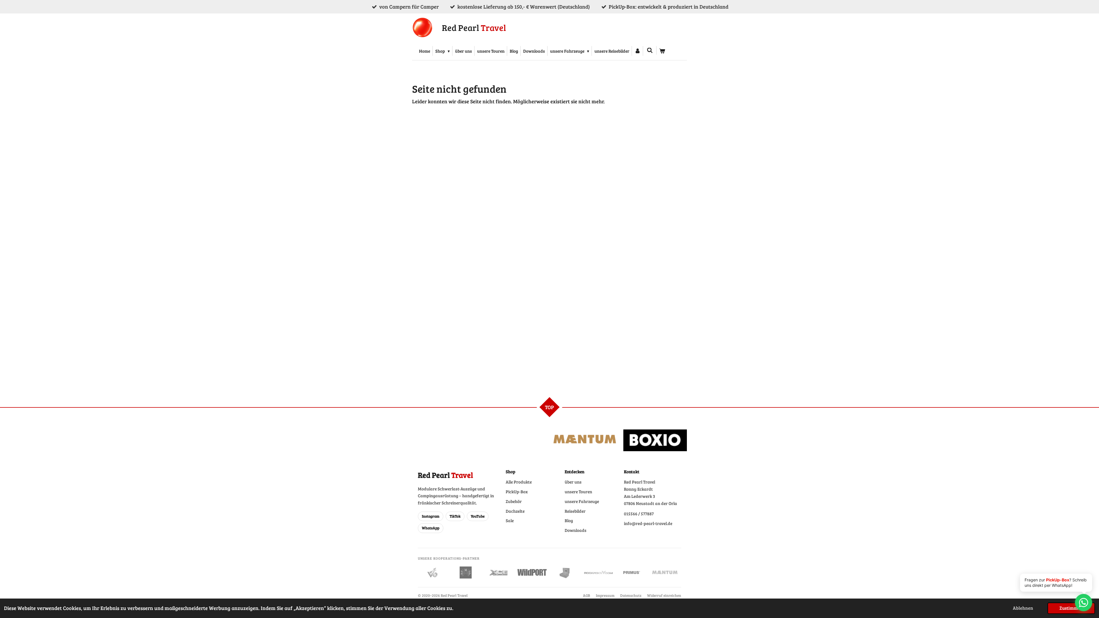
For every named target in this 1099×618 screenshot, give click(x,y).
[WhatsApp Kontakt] (1083, 602)
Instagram (430, 516)
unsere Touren (578, 491)
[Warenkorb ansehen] (662, 51)
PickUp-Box (517, 491)
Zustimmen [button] (1071, 608)
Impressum (605, 595)
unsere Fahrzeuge (582, 501)
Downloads (575, 530)
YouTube (478, 516)
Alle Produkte (519, 482)
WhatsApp (430, 527)
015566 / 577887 (639, 513)
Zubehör (514, 501)
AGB (586, 595)
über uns (573, 482)
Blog (569, 520)
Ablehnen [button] (1023, 608)
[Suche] (650, 50)
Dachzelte (515, 511)
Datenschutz (630, 595)
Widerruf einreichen (664, 595)
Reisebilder (575, 511)
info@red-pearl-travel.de (648, 523)
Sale (510, 520)
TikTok (455, 516)
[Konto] (637, 51)
